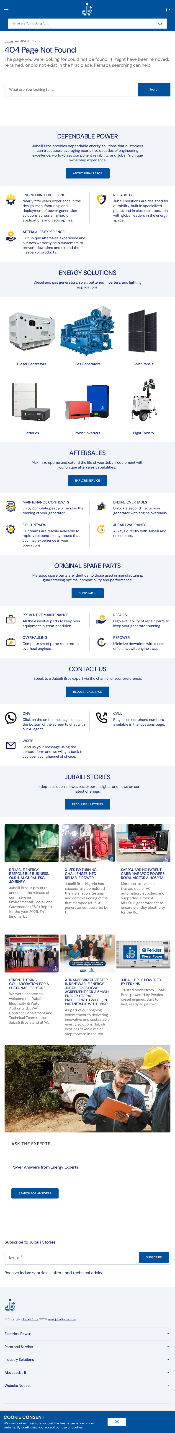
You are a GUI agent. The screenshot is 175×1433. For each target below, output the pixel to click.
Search (154, 89)
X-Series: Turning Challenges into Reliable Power (81, 873)
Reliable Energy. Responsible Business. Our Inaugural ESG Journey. (29, 875)
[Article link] (143, 990)
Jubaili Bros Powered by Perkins (141, 982)
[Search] (161, 24)
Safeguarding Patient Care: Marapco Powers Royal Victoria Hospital (143, 873)
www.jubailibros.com (62, 1319)
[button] (6, 10)
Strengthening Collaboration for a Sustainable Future (29, 984)
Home (9, 41)
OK (117, 1421)
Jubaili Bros (30, 1319)
